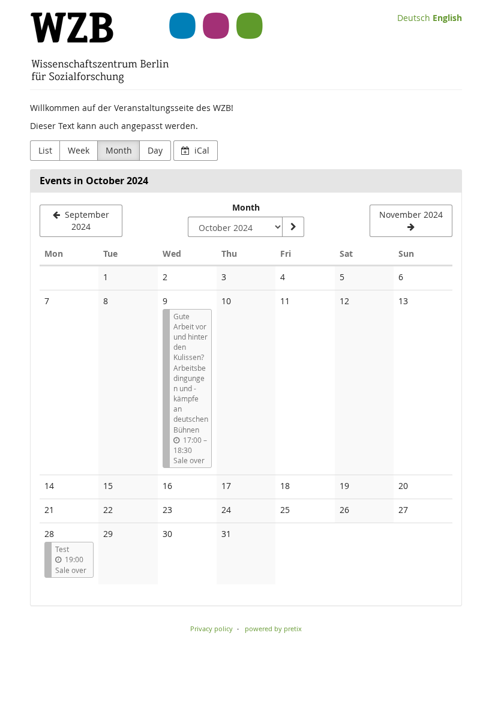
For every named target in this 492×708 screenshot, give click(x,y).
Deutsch (413, 17)
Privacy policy (211, 628)
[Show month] (293, 227)
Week (78, 150)
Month (119, 150)
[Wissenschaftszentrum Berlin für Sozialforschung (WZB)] (146, 48)
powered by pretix (273, 628)
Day (155, 150)
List (45, 150)
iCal (200, 150)
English (447, 17)
